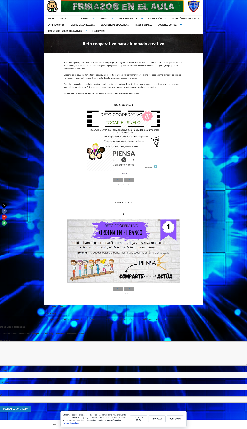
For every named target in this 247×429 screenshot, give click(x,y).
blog (166, 319)
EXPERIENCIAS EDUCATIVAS (115, 24)
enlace (114, 319)
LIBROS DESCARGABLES (83, 24)
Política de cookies (71, 423)
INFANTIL (65, 18)
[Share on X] (4, 205)
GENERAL (104, 18)
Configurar (175, 419)
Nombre (4, 370)
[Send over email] (4, 223)
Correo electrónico (8, 382)
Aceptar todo (138, 419)
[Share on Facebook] (4, 211)
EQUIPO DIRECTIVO (128, 18)
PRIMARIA (85, 18)
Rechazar (157, 419)
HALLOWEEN (98, 30)
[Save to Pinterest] (4, 217)
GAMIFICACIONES (56, 24)
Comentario (5, 340)
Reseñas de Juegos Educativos (64, 30)
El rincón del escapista (185, 18)
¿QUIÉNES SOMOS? (167, 24)
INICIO (50, 18)
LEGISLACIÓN (155, 18)
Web (2, 395)
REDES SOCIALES (143, 24)
